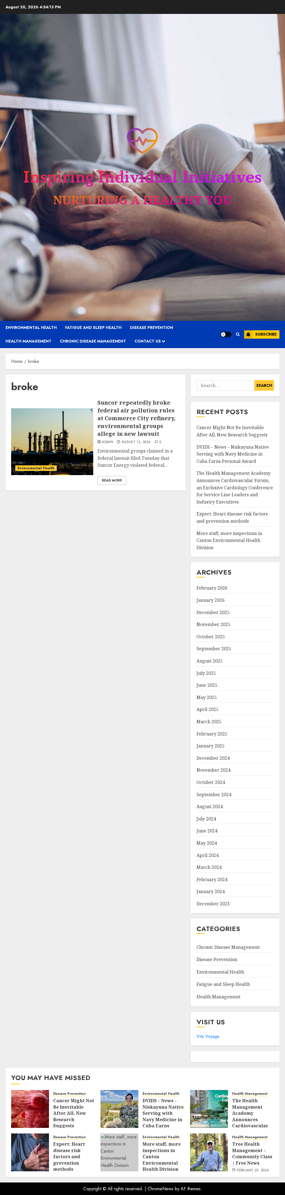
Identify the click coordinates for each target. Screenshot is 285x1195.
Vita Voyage (208, 1036)
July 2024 (206, 819)
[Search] (237, 334)
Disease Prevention (151, 327)
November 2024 (213, 770)
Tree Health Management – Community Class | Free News (252, 1153)
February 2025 (211, 734)
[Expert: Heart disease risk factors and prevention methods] (30, 1152)
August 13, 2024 (136, 442)
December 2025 (213, 612)
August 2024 (209, 806)
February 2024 (211, 879)
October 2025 (210, 637)
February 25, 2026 (253, 1170)
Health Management (28, 341)
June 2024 (206, 831)
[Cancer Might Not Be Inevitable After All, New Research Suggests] (30, 1109)
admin (107, 442)
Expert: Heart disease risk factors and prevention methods (69, 1156)
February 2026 (211, 588)
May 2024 (206, 843)
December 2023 (213, 904)
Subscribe (266, 334)
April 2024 (207, 855)
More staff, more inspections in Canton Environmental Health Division (229, 540)
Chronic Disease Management (93, 341)
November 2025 (213, 624)
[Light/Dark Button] (226, 334)
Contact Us (147, 341)
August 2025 (209, 661)
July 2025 (206, 673)
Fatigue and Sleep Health (93, 327)
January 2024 (210, 891)
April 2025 (207, 709)
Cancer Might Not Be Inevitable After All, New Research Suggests (73, 1113)
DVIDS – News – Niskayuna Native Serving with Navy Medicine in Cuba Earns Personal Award (232, 454)
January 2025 (210, 746)
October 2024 (210, 782)
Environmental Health (31, 327)
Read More (112, 480)
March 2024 (209, 867)
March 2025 (209, 722)
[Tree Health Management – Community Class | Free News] (209, 1152)
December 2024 (213, 758)
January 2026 (210, 600)
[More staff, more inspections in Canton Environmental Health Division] (119, 1152)
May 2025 (206, 697)
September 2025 (213, 649)
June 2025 (206, 685)
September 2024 (213, 794)
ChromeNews (160, 1189)
